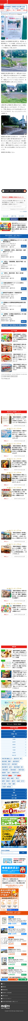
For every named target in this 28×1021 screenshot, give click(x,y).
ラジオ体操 (4, 376)
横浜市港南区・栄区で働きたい (13, 235)
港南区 (8, 376)
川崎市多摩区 (5, 769)
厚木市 (17, 778)
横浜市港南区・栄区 (18, 767)
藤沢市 (13, 781)
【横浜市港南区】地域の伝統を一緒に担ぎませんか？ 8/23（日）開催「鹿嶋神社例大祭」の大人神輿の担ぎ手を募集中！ (19, 594)
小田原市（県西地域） (7, 786)
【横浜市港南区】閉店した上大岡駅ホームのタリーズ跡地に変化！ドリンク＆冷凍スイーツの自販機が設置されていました (19, 478)
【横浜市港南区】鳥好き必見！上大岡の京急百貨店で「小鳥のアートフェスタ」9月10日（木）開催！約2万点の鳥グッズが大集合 (19, 664)
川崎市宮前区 (13, 769)
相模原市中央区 (15, 772)
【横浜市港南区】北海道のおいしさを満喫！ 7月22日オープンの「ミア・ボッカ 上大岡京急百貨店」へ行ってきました (19, 550)
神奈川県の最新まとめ (7, 758)
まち (3, 378)
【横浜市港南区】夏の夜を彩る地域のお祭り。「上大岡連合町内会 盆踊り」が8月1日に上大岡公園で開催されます (19, 449)
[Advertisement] (14, 396)
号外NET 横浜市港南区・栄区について (10, 1001)
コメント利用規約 (23, 211)
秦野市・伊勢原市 (6, 781)
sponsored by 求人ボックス (14, 237)
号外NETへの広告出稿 (6, 992)
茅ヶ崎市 (4, 783)
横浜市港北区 (16, 761)
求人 (14, 10)
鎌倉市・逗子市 (20, 781)
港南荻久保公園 (14, 376)
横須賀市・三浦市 (6, 772)
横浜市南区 (14, 764)
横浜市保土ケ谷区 (6, 764)
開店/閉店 (19, 10)
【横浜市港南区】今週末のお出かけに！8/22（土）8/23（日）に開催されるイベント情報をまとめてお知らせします (19, 434)
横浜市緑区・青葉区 (6, 761)
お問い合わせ (5, 995)
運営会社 (4, 986)
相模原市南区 (6, 775)
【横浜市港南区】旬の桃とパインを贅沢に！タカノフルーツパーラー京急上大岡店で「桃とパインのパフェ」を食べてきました (19, 685)
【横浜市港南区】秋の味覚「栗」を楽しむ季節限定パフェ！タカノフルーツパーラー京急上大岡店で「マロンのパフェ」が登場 (19, 654)
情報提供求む (5, 989)
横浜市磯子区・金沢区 (7, 767)
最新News (8, 10)
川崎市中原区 (21, 769)
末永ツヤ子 (7, 378)
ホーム (3, 983)
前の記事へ (6, 216)
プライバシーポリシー (6, 998)
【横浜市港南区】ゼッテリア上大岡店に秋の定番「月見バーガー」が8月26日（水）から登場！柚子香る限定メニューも (19, 674)
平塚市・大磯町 (11, 783)
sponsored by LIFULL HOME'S (14, 913)
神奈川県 (20, 14)
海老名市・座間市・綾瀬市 (8, 778)
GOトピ (2, 10)
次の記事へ (22, 216)
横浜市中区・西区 (18, 758)
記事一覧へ (14, 216)
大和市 (17, 775)
